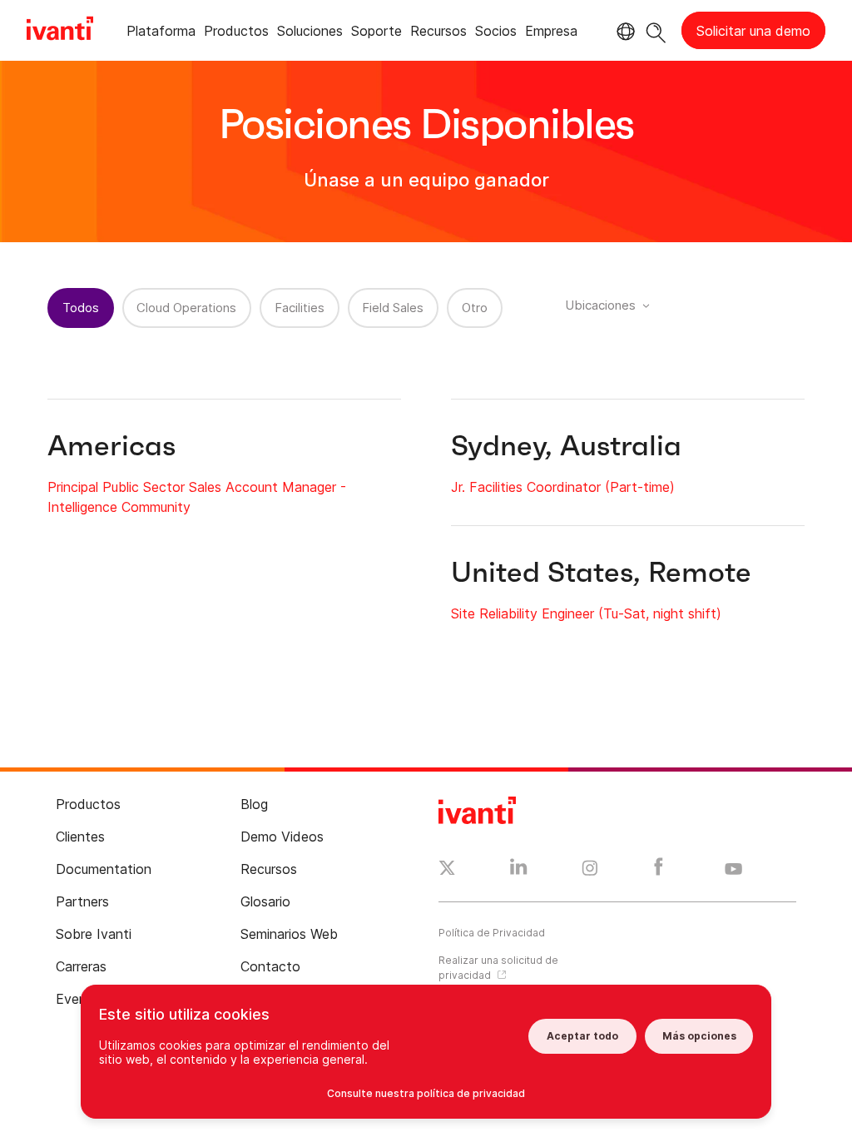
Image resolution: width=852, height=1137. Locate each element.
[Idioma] (623, 32)
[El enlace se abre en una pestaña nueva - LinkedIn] (519, 870)
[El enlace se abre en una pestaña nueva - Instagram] (590, 870)
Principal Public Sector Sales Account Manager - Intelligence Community (196, 497)
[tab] (161, 33)
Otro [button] (475, 307)
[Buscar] (656, 30)
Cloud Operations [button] (186, 307)
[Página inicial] (60, 31)
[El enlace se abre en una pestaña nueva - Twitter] (447, 869)
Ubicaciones (600, 305)
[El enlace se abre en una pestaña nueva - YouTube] (733, 869)
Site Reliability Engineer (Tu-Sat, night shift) (586, 613)
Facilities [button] (299, 307)
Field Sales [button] (393, 307)
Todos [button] (80, 307)
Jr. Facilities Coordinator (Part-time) (563, 487)
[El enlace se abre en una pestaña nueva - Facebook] (658, 870)
